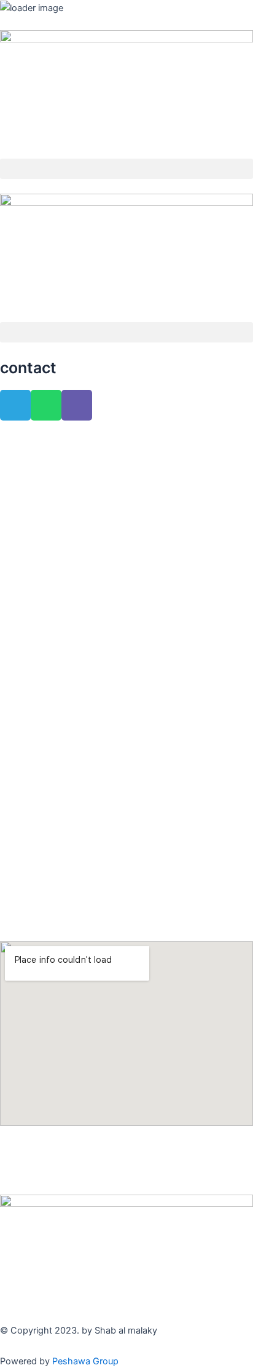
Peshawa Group (85, 1361)
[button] (126, 169)
